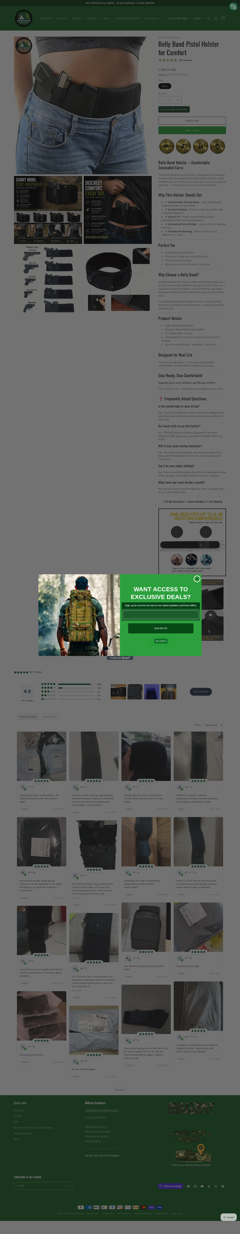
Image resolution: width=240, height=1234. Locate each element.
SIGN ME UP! (161, 628)
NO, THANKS (161, 641)
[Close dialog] (197, 579)
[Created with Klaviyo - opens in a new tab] (120, 658)
